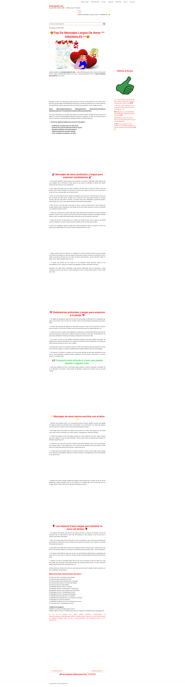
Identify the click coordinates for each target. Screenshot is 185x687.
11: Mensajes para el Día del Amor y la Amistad (62, 596)
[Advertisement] (77, 89)
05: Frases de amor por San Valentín (59, 584)
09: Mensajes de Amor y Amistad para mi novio (62, 592)
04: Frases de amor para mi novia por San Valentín (63, 583)
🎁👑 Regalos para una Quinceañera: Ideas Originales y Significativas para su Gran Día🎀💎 (124, 113)
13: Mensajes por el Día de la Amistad (59, 599)
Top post (132, 2)
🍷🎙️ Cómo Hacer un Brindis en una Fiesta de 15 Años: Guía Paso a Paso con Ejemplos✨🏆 (124, 107)
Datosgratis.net (56, 6)
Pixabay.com (82, 610)
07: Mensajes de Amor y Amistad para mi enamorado (63, 588)
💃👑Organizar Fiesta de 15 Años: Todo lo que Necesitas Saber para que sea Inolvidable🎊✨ (124, 119)
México (125, 2)
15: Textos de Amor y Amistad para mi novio (61, 603)
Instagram (110, 2)
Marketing (118, 2)
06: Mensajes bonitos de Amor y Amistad (60, 586)
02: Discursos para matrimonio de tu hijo (60, 579)
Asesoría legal (84, 2)
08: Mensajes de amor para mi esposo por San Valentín (64, 590)
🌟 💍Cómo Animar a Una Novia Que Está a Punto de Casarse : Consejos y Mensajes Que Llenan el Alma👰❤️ (124, 101)
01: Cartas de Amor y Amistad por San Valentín (62, 577)
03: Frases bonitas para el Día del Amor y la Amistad (63, 581)
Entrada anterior (56, 670)
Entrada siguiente (97, 670)
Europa (104, 2)
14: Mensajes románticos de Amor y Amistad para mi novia (65, 601)
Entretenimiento (95, 2)
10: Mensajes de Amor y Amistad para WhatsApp (62, 594)
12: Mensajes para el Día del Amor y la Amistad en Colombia (65, 597)
